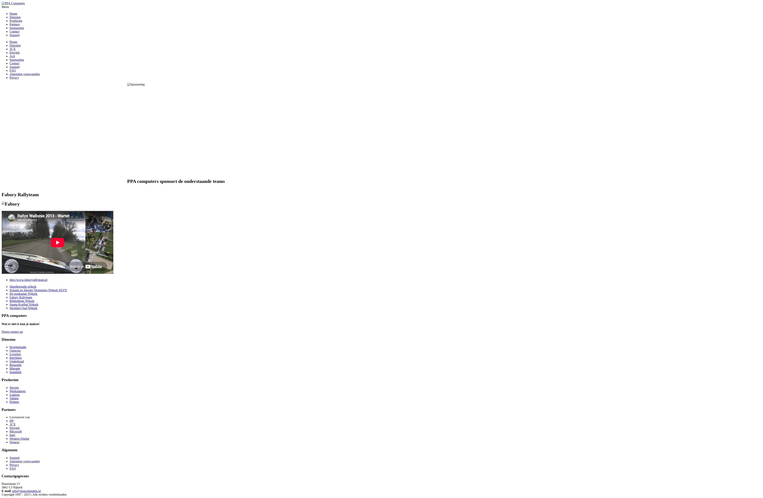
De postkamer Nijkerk (23, 293)
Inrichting (16, 357)
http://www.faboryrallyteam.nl (28, 280)
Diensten (15, 45)
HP (12, 420)
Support (14, 67)
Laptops (15, 394)
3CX (13, 49)
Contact (14, 63)
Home (13, 42)
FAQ (13, 70)
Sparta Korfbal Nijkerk (24, 304)
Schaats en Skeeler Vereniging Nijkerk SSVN (38, 290)
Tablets (14, 398)
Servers (14, 387)
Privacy (14, 77)
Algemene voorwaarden (25, 74)
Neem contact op (12, 331)
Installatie (15, 372)
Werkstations (18, 391)
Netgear (14, 442)
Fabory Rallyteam (21, 297)
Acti (12, 56)
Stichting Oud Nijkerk (23, 308)
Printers (14, 402)
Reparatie (15, 365)
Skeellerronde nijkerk (23, 286)
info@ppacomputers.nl (26, 491)
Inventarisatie (18, 347)
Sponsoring (17, 59)
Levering (15, 354)
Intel (12, 435)
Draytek (15, 52)
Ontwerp (15, 350)
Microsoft (16, 431)
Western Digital (19, 438)
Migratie (15, 368)
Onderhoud (17, 361)
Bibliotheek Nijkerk (22, 301)
